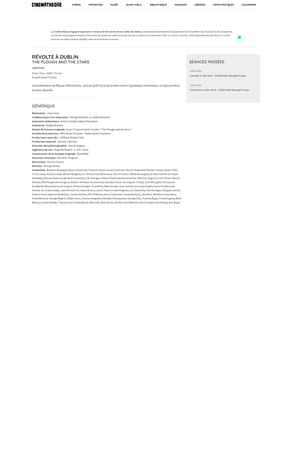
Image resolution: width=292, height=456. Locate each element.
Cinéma (76, 4)
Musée (114, 4)
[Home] (47, 5)
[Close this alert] (239, 37)
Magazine (181, 4)
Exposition (96, 4)
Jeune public (134, 4)
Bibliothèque (158, 4)
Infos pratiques (223, 4)
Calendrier (249, 4)
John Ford (196, 71)
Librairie (199, 4)
